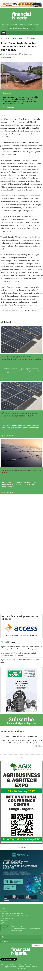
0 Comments (27, 54)
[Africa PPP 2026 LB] (21, 6)
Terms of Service (24, 967)
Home (2, 908)
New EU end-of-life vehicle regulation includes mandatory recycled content (18, 654)
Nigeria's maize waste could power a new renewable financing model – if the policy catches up (21, 648)
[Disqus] (21, 526)
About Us (5, 24)
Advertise (13, 24)
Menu (3, 33)
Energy (33, 38)
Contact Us (4, 920)
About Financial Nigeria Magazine (11, 913)
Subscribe (22, 24)
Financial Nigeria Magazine (21, 720)
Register (36, 24)
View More (39, 744)
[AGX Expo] (21, 843)
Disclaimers (22, 968)
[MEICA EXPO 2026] (21, 902)
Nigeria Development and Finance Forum (14, 916)
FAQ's (2, 923)
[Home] (21, 21)
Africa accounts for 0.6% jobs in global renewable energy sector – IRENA (19, 414)
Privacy (34, 967)
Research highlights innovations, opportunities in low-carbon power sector (21, 357)
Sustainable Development (12, 38)
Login (30, 24)
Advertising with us (7, 918)
